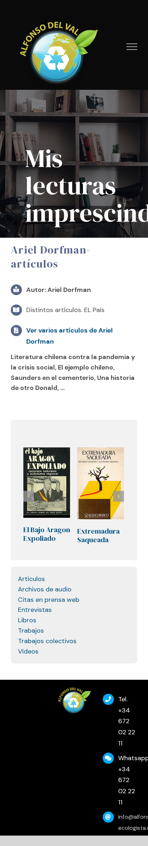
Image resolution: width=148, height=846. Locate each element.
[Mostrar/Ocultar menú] (132, 46)
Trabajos (31, 630)
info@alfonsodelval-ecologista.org (127, 822)
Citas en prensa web (48, 599)
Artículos (31, 579)
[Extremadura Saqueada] (100, 483)
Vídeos (28, 651)
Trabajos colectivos (47, 641)
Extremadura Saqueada (98, 535)
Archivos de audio (44, 589)
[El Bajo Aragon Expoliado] (46, 482)
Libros (27, 620)
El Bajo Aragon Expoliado (46, 534)
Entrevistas (35, 609)
